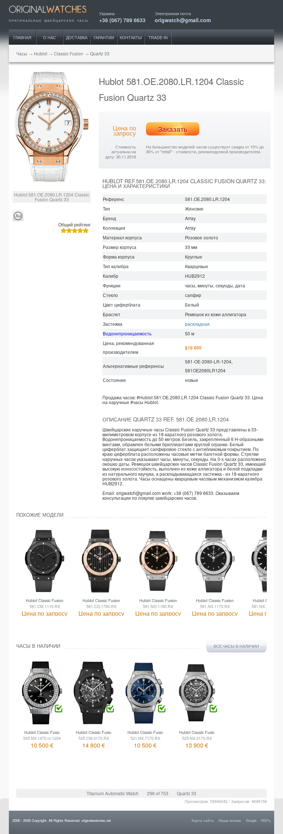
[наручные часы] (54, 15)
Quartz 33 (186, 793)
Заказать (173, 129)
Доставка (76, 37)
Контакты (131, 37)
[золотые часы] (18, 216)
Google (251, 820)
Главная (22, 37)
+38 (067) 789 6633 (122, 19)
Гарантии (104, 37)
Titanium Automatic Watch (113, 793)
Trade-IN (158, 37)
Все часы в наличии (236, 646)
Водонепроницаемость (127, 333)
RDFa (265, 820)
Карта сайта (203, 820)
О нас (49, 37)
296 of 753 (157, 793)
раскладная (197, 324)
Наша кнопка (230, 820)
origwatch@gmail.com (183, 19)
